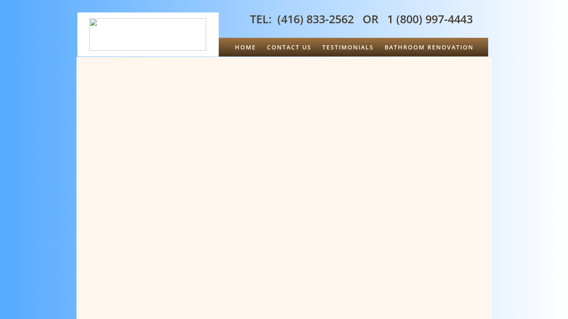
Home (245, 47)
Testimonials (348, 47)
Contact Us (289, 47)
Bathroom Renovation (429, 47)
